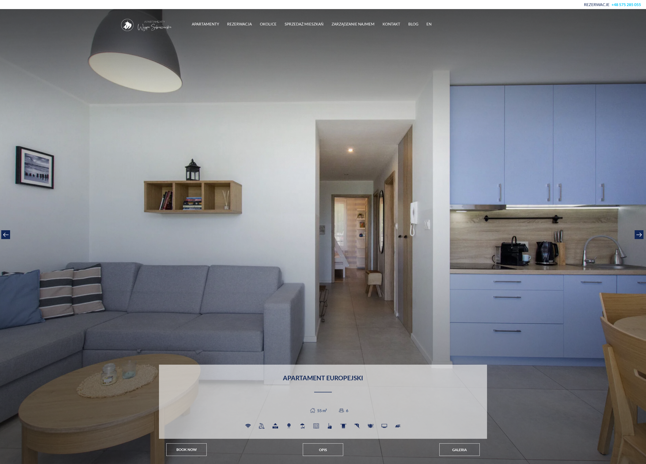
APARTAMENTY (205, 24)
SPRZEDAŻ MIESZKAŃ (304, 24)
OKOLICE (268, 24)
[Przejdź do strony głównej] (146, 25)
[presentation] (6, 234)
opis (323, 450)
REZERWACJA (239, 24)
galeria (459, 450)
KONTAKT (391, 24)
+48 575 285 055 (626, 5)
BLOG (413, 24)
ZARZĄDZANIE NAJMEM (353, 24)
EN (429, 24)
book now (186, 449)
